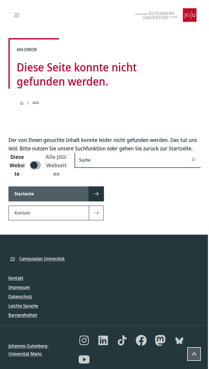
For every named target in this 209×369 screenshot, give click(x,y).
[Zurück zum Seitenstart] (194, 354)
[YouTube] (84, 359)
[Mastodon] (160, 340)
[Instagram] (84, 340)
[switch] (38, 165)
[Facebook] (141, 340)
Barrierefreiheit (22, 315)
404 (35, 102)
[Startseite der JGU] (165, 15)
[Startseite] (21, 103)
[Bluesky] (179, 340)
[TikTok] (122, 340)
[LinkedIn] (103, 340)
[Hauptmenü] (16, 15)
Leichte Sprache (23, 306)
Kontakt (15, 278)
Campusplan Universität (42, 259)
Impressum (19, 287)
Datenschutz (20, 297)
